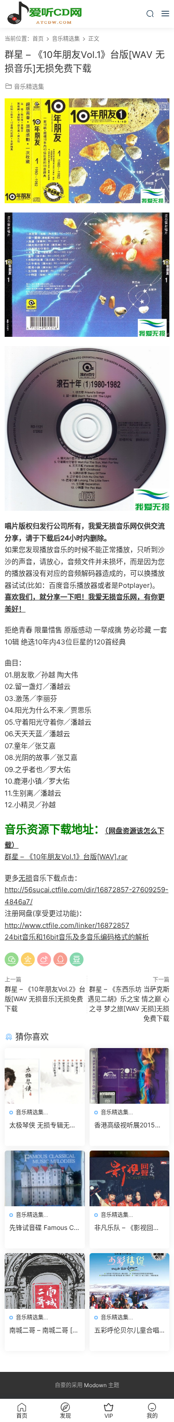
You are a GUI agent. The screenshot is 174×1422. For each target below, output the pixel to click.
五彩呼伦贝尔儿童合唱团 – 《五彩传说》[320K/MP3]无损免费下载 (127, 1330)
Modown (95, 1385)
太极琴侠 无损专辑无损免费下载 (42, 1125)
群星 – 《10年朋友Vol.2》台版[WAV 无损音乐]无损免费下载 (45, 998)
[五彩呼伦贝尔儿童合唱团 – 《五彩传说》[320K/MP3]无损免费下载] (130, 1281)
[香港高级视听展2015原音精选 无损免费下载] (130, 1076)
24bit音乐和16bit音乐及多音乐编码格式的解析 (77, 937)
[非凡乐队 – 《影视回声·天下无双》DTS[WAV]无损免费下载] (130, 1178)
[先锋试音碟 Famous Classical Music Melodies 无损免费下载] (45, 1178)
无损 (25, 878)
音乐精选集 (29, 86)
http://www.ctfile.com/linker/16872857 (67, 925)
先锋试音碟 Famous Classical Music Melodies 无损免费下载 (44, 1227)
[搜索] (150, 13)
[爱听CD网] (46, 14)
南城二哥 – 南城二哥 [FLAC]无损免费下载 (42, 1330)
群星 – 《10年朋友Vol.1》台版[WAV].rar (66, 856)
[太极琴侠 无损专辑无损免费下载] (45, 1076)
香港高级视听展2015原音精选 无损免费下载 (127, 1125)
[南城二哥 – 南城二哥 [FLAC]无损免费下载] (45, 1281)
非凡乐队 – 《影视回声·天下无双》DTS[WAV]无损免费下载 (129, 1227)
